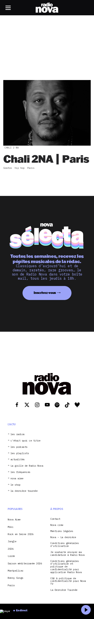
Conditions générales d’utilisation (64, 545)
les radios (17, 434)
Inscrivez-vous (45, 293)
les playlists (19, 453)
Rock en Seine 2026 (20, 534)
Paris (11, 585)
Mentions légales (61, 531)
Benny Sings (15, 577)
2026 (10, 548)
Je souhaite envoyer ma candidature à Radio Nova (67, 553)
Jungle (12, 541)
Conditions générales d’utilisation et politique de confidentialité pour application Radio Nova (66, 567)
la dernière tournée (24, 491)
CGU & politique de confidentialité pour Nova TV (68, 581)
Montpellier (15, 570)
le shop (15, 484)
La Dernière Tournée (63, 590)
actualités (17, 459)
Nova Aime (14, 519)
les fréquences (20, 472)
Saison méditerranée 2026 (25, 563)
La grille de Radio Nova (26, 465)
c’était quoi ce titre (25, 440)
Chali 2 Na (11, 147)
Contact (55, 519)
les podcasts (19, 447)
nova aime (16, 478)
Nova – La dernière (63, 537)
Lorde (11, 556)
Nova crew (56, 525)
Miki (10, 526)
